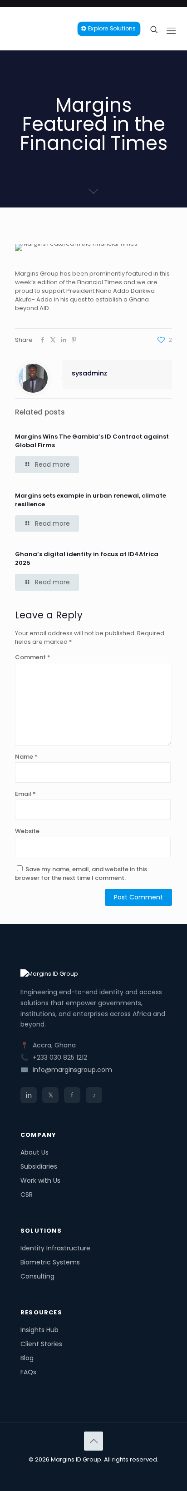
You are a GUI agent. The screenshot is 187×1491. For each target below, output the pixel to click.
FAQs (28, 1372)
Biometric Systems (50, 1262)
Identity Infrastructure (55, 1248)
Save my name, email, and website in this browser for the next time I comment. (81, 873)
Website (27, 831)
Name (26, 756)
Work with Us (40, 1180)
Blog (27, 1358)
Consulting (37, 1276)
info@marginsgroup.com (72, 1070)
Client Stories (41, 1343)
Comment (32, 657)
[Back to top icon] (93, 1441)
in (29, 1095)
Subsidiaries (38, 1166)
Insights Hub (39, 1329)
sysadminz (89, 373)
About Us (34, 1152)
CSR (26, 1194)
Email (25, 794)
